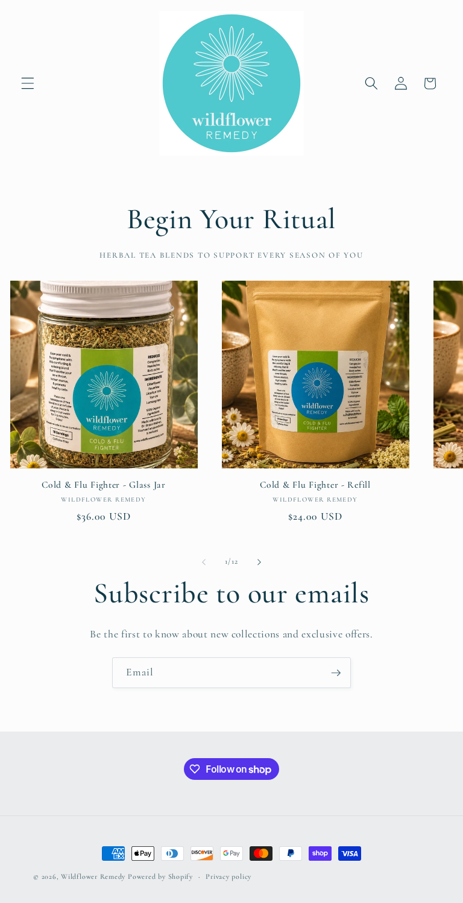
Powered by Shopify (160, 876)
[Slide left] (204, 562)
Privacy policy (228, 876)
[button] (27, 83)
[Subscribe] (335, 673)
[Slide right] (259, 562)
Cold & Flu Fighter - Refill (315, 484)
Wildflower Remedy (93, 876)
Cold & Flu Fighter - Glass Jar (104, 484)
